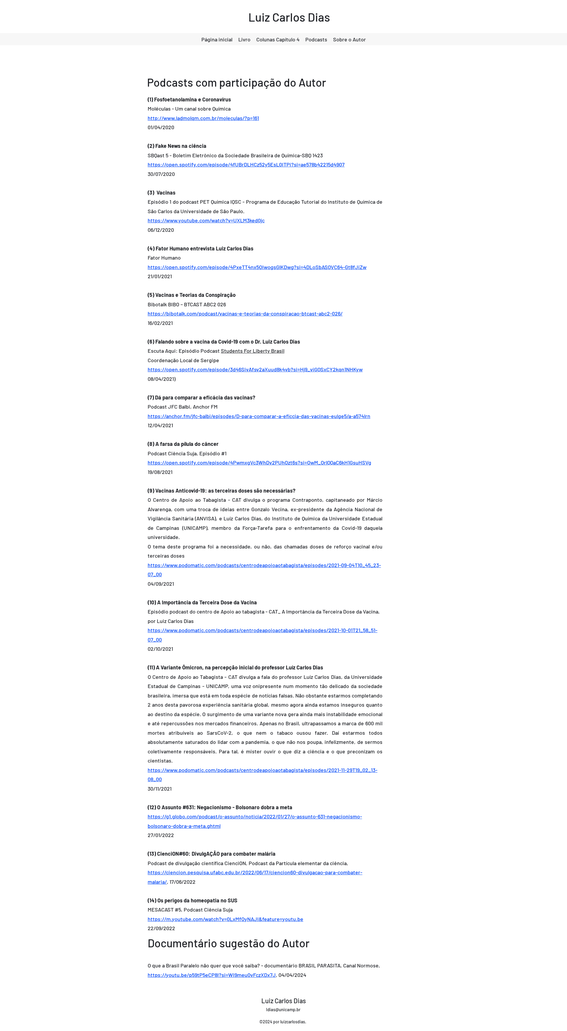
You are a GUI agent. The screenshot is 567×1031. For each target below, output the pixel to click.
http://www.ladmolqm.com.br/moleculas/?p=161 (203, 118)
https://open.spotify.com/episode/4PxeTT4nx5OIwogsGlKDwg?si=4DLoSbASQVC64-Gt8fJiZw (257, 267)
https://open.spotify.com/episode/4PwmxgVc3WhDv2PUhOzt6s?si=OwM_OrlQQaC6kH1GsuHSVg (259, 462)
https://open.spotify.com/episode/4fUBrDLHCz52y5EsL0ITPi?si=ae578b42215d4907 (246, 164)
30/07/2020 (161, 174)
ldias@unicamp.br (283, 1009)
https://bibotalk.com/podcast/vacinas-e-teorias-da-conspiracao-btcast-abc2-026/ (245, 313)
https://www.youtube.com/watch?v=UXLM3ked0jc (206, 220)
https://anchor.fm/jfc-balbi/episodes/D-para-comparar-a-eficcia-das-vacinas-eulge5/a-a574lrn (259, 416)
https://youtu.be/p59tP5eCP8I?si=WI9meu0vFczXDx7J (212, 975)
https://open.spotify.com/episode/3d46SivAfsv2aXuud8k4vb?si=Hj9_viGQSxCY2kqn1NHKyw (255, 369)
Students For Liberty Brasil (252, 350)
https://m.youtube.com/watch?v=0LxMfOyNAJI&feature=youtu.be (225, 919)
